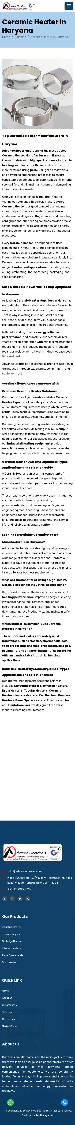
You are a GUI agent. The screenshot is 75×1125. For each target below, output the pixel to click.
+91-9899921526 (19, 889)
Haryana (20, 37)
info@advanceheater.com (25, 871)
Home (6, 37)
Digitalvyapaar (45, 1115)
